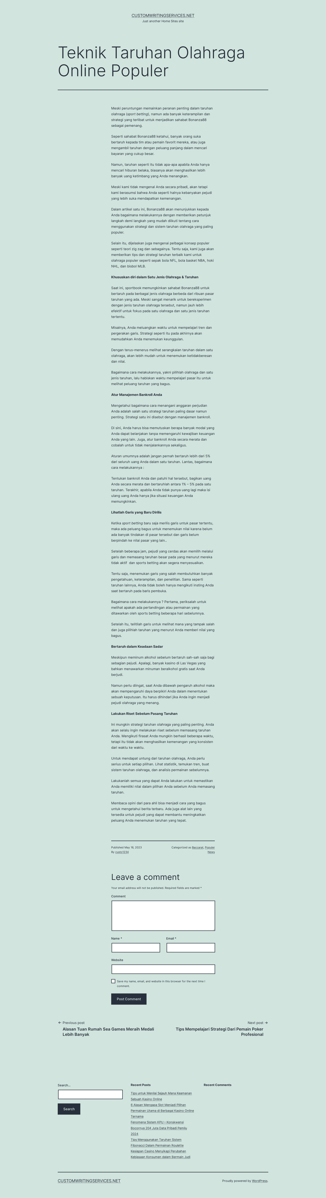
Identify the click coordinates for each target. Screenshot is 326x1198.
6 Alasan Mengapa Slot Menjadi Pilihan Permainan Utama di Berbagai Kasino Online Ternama (162, 1110)
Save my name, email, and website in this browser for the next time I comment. (161, 984)
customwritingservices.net (163, 15)
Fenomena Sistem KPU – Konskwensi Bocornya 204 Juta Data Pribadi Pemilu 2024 (159, 1127)
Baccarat (197, 847)
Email (171, 938)
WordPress (259, 1181)
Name (116, 938)
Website (117, 960)
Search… (64, 1085)
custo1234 (122, 852)
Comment (118, 896)
